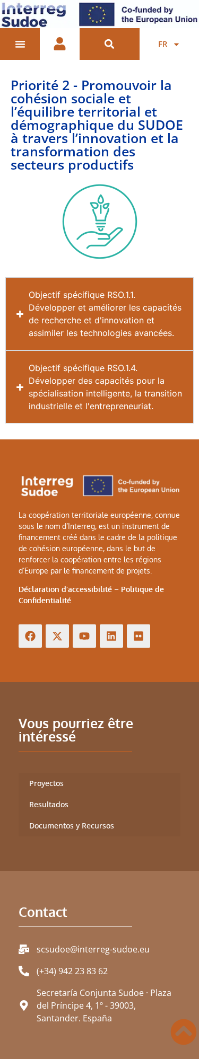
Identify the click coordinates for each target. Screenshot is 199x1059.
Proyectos (46, 783)
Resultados (48, 804)
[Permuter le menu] (20, 44)
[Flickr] (138, 636)
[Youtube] (84, 636)
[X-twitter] (57, 636)
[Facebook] (30, 636)
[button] (109, 44)
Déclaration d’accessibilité (65, 589)
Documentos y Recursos (71, 825)
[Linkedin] (111, 636)
